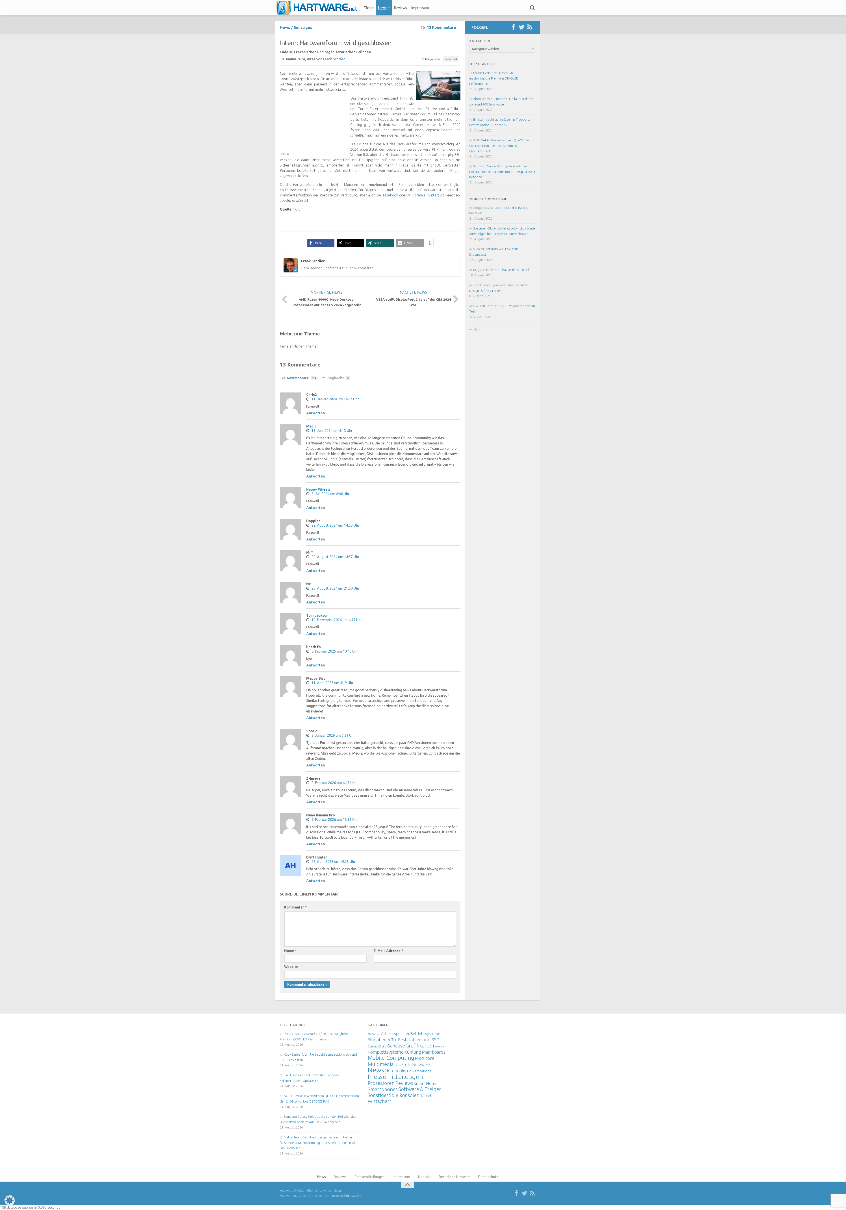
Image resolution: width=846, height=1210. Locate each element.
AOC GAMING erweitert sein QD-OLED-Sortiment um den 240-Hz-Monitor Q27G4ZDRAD (499, 145)
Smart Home (426, 1083)
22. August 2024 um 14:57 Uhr (335, 557)
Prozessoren (381, 1083)
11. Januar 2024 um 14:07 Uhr (335, 399)
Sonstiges (303, 27)
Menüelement (318, 7)
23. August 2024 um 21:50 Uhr (335, 588)
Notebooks (395, 1070)
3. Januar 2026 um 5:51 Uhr (333, 735)
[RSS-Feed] (530, 27)
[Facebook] (513, 27)
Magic (311, 426)
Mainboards (433, 1052)
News (382, 8)
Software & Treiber (419, 1089)
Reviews (400, 8)
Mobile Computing (391, 1058)
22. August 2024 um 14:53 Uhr (335, 525)
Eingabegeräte (382, 1039)
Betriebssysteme (425, 1033)
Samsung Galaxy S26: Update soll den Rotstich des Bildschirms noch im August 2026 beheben (502, 171)
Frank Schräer (334, 59)
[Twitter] (521, 27)
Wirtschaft (379, 1101)
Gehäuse (396, 1045)
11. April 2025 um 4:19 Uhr (332, 683)
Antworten (315, 413)
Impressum (420, 8)
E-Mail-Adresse (388, 951)
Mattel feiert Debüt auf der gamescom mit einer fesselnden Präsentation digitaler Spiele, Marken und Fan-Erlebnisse (317, 1142)
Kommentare (301, 378)
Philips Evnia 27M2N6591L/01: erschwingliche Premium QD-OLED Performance (493, 78)
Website (291, 967)
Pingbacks (338, 378)
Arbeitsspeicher (395, 1033)
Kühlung (412, 1052)
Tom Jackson (317, 615)
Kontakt (424, 1177)
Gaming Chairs (377, 1046)
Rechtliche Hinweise (454, 1177)
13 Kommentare (441, 27)
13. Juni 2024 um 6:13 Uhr (332, 431)
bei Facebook (387, 195)
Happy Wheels (318, 489)
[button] (320, 243)
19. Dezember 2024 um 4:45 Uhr (337, 620)
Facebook (451, 59)
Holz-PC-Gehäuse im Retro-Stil (507, 270)
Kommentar (295, 907)
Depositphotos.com (345, 1195)
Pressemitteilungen (395, 1076)
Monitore (424, 1058)
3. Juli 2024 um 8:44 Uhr (330, 494)
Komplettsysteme (386, 1052)
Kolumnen (440, 1046)
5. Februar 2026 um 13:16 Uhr (335, 819)
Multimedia (381, 1064)
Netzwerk (421, 1064)
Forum (298, 209)
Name (290, 951)
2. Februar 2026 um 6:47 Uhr (334, 783)
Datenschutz (488, 1177)
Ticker (369, 8)
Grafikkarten (420, 1045)
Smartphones (383, 1089)
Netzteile (403, 1064)
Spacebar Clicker (485, 228)
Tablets (426, 1095)
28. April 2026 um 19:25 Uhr (333, 862)
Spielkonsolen (404, 1095)
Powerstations (419, 1071)
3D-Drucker (374, 1034)
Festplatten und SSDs (420, 1039)
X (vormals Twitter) (423, 195)
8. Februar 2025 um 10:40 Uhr (335, 651)
